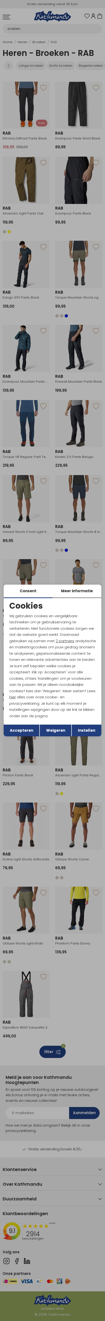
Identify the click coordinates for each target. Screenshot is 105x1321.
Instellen (86, 730)
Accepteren (21, 730)
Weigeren (55, 730)
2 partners (65, 640)
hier (12, 697)
